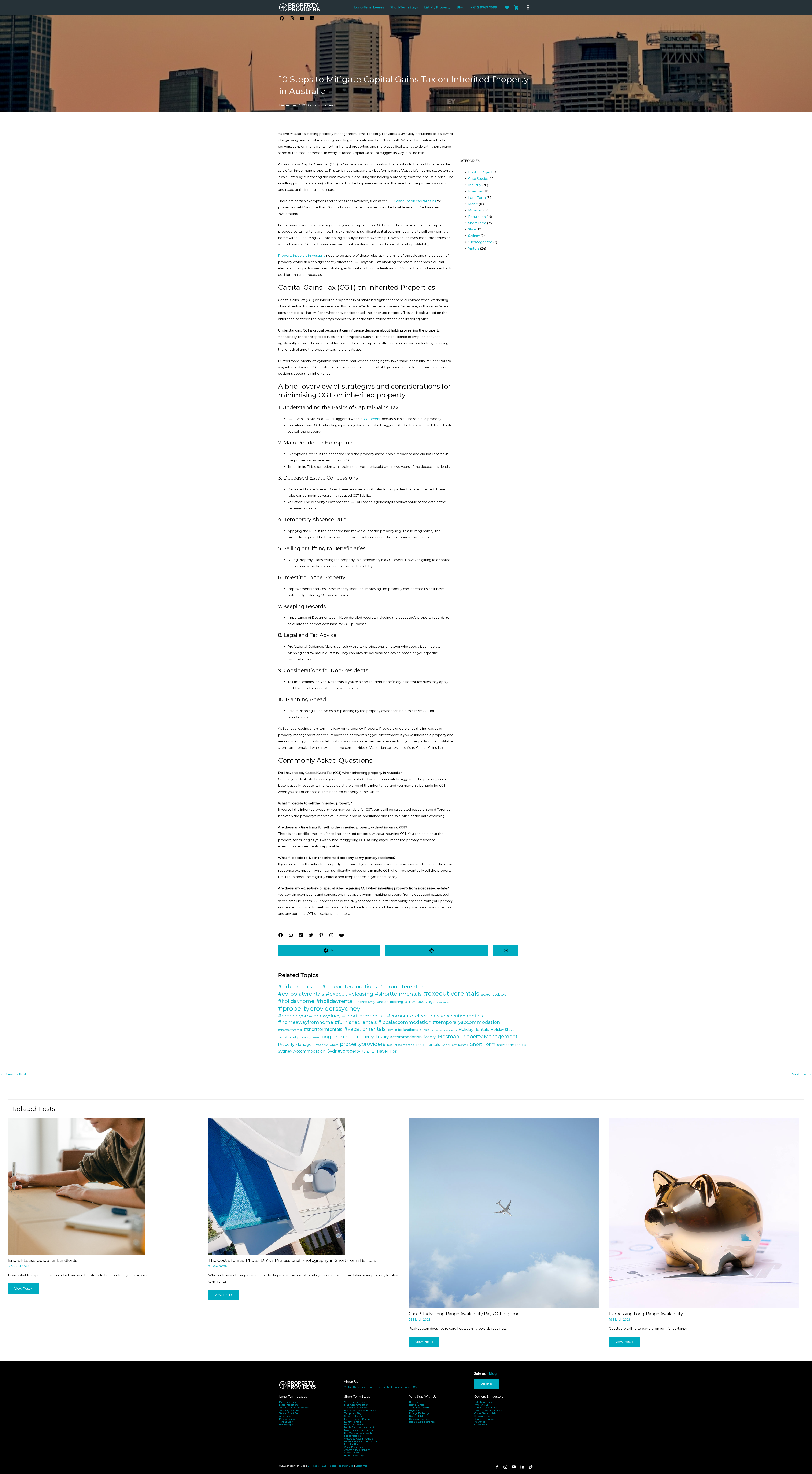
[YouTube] (514, 1467)
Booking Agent (480, 172)
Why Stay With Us (422, 1397)
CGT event (372, 419)
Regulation (477, 217)
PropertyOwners (326, 1044)
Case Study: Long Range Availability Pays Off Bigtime (464, 1313)
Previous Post (13, 1074)
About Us (351, 1382)
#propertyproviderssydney (319, 1008)
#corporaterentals (401, 986)
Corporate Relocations (356, 1407)
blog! (493, 1374)
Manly (473, 204)
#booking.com (310, 987)
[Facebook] (497, 1467)
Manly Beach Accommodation (360, 1427)
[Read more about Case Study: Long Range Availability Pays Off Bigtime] (504, 1213)
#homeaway (365, 1002)
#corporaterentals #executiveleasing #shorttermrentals (350, 994)
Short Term (477, 223)
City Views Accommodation (359, 1433)
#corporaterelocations (349, 986)
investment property (294, 1037)
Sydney (474, 236)
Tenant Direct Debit (289, 1413)
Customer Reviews (419, 1407)
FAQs (414, 1387)
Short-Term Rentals (455, 1044)
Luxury (367, 1037)
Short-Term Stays (357, 1397)
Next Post (802, 1074)
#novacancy (443, 1002)
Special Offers (351, 1452)
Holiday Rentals (474, 1029)
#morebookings (420, 1002)
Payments (414, 1410)
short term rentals (511, 1045)
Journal (398, 1387)
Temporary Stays (353, 1413)
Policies (332, 1465)
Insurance (479, 1422)
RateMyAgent (286, 1424)
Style (472, 229)
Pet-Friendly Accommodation (360, 1441)
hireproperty (450, 1030)
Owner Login (481, 1424)
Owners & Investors (488, 1397)
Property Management (489, 1036)
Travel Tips (386, 1051)
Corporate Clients (483, 1416)
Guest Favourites (353, 1447)
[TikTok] (531, 1467)
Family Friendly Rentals (357, 1419)
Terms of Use (346, 1465)
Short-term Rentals (354, 1402)
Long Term (477, 198)
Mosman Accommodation (358, 1430)
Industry (474, 185)
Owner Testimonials (485, 1413)
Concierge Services (419, 1419)
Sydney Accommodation (301, 1051)
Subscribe (486, 1383)
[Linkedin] (522, 1467)
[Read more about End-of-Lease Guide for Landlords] (76, 1186)
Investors (475, 191)
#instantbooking (390, 1002)
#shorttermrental (290, 1029)
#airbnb (288, 986)
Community (373, 1387)
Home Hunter (416, 1405)
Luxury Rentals (352, 1422)
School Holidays (353, 1416)
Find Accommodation (356, 1405)
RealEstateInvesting (400, 1044)
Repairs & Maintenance (422, 1422)
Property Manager (295, 1044)
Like (331, 950)
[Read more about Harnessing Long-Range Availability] (704, 1213)
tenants (368, 1051)
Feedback (387, 1387)
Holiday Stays (502, 1029)
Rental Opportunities (485, 1407)
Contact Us (350, 1387)
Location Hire (351, 1444)
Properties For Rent (289, 1402)
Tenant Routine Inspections (294, 1407)
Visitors (473, 248)
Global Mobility (417, 1416)
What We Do (481, 1405)
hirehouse (436, 1030)
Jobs (406, 1387)
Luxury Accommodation (399, 1036)
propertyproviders (362, 1044)
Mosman (475, 210)
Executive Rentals (354, 1424)
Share (439, 950)
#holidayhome (296, 1001)
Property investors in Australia (301, 256)
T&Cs (323, 1465)
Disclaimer (361, 1465)
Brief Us (413, 1402)
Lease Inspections (288, 1405)
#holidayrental (335, 1001)
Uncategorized (480, 242)
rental (420, 1045)
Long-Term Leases (293, 1397)
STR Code (313, 1465)
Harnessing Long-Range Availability (646, 1313)
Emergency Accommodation (360, 1410)
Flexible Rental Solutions (488, 1410)
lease (316, 1037)
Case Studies (478, 179)
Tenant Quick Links (289, 1410)
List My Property (483, 1402)
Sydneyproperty (343, 1051)
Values (361, 1387)
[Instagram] (505, 1467)
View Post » (23, 1288)
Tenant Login (286, 1422)
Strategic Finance (484, 1419)
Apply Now (285, 1416)
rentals (433, 1044)
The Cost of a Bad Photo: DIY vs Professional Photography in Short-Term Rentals (292, 1260)
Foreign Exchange (419, 1413)
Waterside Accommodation (359, 1438)
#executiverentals (451, 993)
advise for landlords (402, 1030)
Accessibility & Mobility (357, 1450)
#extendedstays (493, 995)
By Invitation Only (354, 1455)
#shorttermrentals (323, 1029)
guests (424, 1029)
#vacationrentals (364, 1029)
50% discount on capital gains (412, 201)
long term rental (340, 1036)
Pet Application (287, 1419)
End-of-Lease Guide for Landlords (42, 1260)
